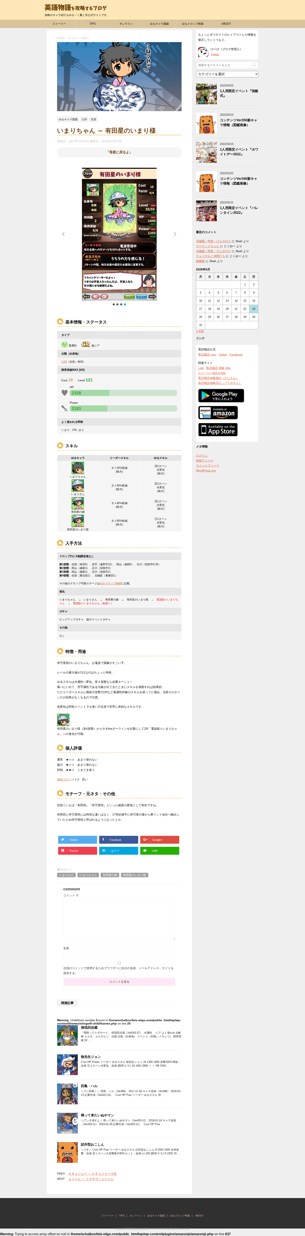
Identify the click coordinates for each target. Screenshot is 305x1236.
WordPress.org (206, 470)
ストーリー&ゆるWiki (212, 373)
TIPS (92, 23)
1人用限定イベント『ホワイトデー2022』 (239, 152)
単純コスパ (64, 779)
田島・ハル (89, 1086)
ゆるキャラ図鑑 (159, 23)
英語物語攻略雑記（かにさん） (218, 378)
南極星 (200, 261)
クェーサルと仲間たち (210, 256)
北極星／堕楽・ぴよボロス (213, 241)
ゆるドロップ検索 (193, 23)
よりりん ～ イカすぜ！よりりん (91, 1179)
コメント (71, 895)
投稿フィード (205, 460)
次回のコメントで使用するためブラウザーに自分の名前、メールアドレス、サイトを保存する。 (118, 970)
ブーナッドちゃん (207, 246)
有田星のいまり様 (134, 875)
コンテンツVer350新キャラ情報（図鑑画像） (238, 122)
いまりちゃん (88, 875)
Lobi (201, 368)
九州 (64, 361)
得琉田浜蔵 (89, 1027)
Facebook (236, 354)
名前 (66, 948)
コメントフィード (207, 465)
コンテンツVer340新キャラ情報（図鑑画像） (238, 181)
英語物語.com (207, 354)
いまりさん (66, 875)
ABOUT (226, 23)
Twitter (215, 54)
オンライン (126, 23)
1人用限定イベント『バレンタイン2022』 (239, 210)
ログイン (202, 455)
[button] (63, 234)
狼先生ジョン (91, 1057)
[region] (119, 237)
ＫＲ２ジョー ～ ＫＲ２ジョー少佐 (92, 1173)
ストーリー (59, 23)
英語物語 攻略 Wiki (218, 368)
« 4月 (200, 331)
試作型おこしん (92, 1144)
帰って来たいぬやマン (97, 1115)
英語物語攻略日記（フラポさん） (220, 383)
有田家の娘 (110, 875)
